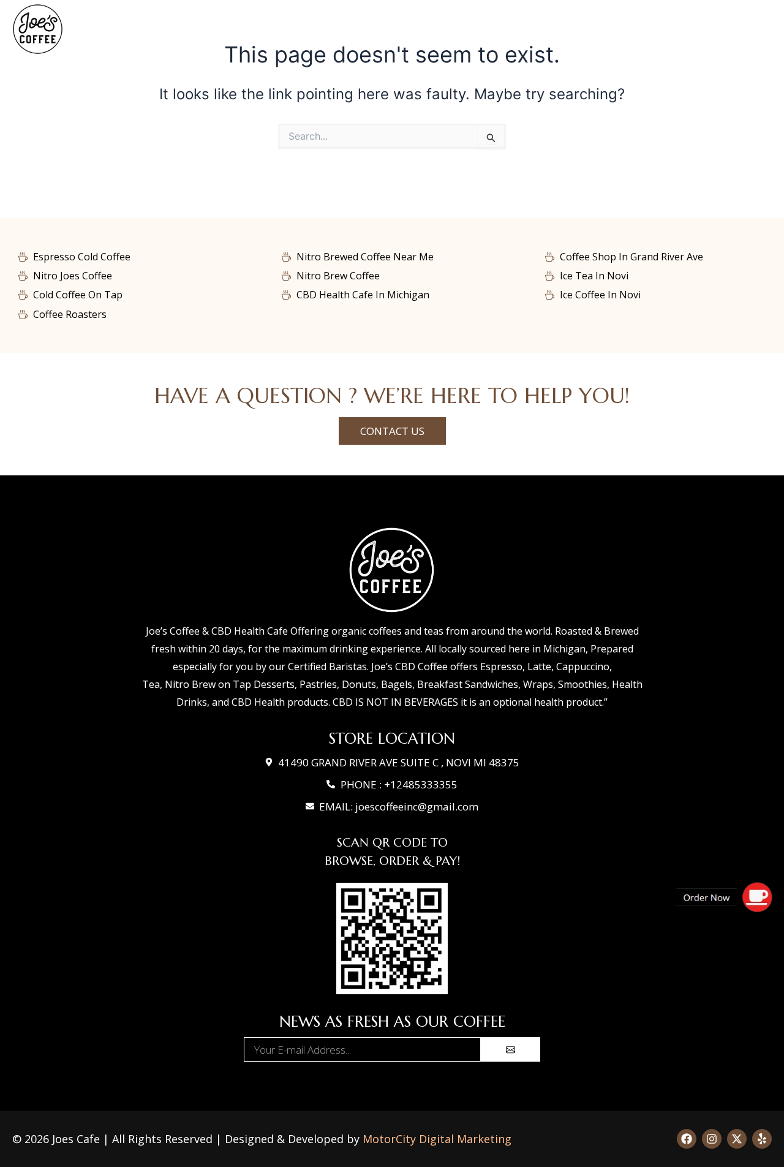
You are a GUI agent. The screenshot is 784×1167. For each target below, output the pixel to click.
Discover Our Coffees (387, 29)
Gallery (486, 29)
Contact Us (561, 29)
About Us (639, 29)
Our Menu (283, 29)
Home (217, 29)
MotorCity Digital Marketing (437, 1138)
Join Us (721, 29)
